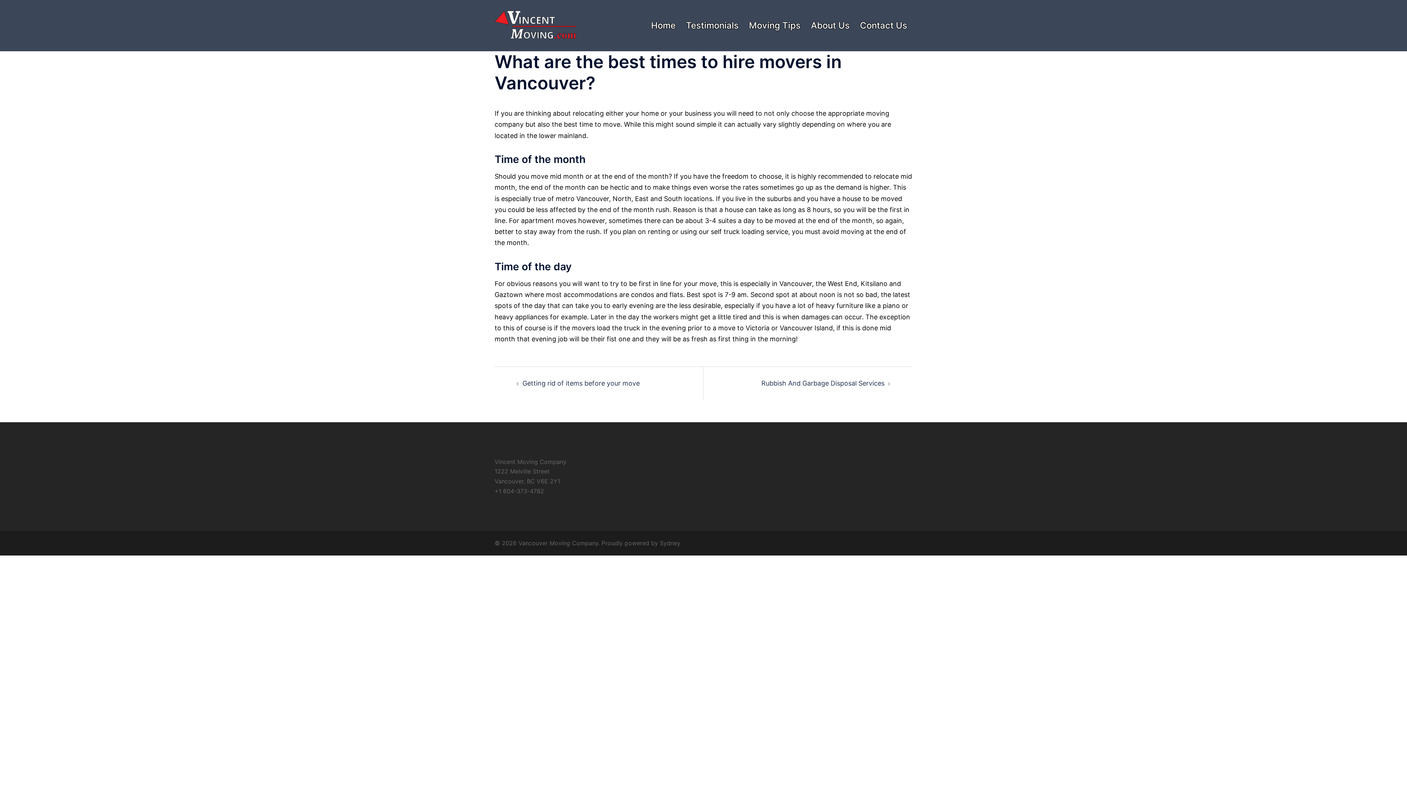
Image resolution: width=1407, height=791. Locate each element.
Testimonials (712, 25)
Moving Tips (775, 25)
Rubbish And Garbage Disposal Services (823, 383)
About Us (830, 25)
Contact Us (883, 25)
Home (663, 25)
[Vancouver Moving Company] (535, 25)
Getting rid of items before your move (581, 383)
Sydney (670, 543)
